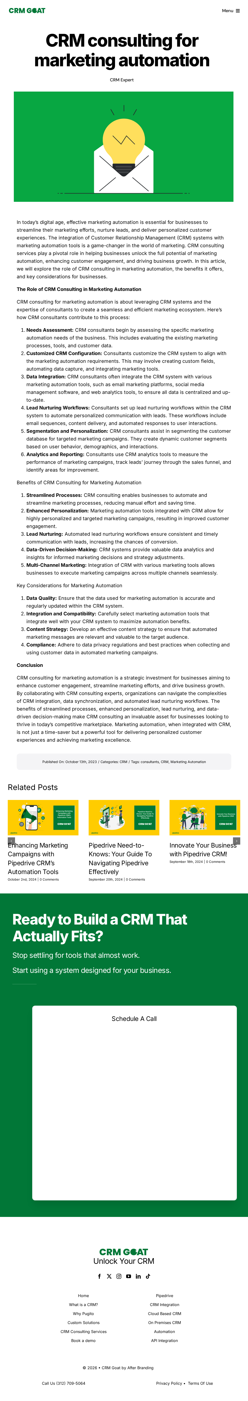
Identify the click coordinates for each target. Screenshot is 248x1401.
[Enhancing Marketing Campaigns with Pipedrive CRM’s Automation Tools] (43, 817)
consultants (150, 762)
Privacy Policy (169, 1383)
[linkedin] (138, 1276)
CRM (123, 762)
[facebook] (99, 1276)
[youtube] (128, 1276)
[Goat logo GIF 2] (27, 10)
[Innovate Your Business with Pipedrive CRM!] (205, 817)
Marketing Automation (188, 762)
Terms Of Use (200, 1383)
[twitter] (109, 1276)
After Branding (140, 1367)
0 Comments (49, 879)
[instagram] (118, 1276)
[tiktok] (148, 1276)
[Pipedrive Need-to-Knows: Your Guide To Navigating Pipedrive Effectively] (124, 817)
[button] (11, 841)
